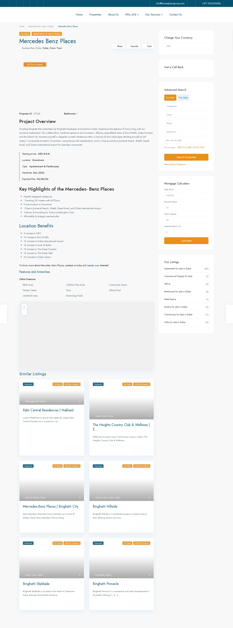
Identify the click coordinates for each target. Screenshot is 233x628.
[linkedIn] (26, 3)
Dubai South (101, 416)
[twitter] (19, 3)
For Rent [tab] (170, 97)
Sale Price (169, 189)
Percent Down (170, 202)
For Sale (25, 33)
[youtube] (33, 3)
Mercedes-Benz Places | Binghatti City (50, 506)
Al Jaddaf (99, 575)
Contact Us (175, 15)
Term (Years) (170, 214)
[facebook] (13, 3)
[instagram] (40, 3)
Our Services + (154, 15)
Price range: (170, 147)
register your (93, 265)
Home (79, 15)
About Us (113, 15)
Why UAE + (132, 15)
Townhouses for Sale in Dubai (178, 314)
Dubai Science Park (104, 497)
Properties (95, 15)
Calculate (186, 240)
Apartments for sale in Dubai (41, 26)
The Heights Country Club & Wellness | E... (121, 427)
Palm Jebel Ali (32, 401)
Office (167, 283)
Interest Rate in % (172, 226)
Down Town (56, 48)
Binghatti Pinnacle (106, 583)
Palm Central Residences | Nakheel (48, 410)
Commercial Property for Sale (178, 276)
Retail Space (170, 299)
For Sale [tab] (183, 97)
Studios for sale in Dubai (175, 306)
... (59, 421)
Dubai (45, 48)
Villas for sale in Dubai (175, 322)
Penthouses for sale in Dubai (177, 291)
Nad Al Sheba (32, 497)
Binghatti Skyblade (36, 583)
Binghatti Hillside (105, 506)
